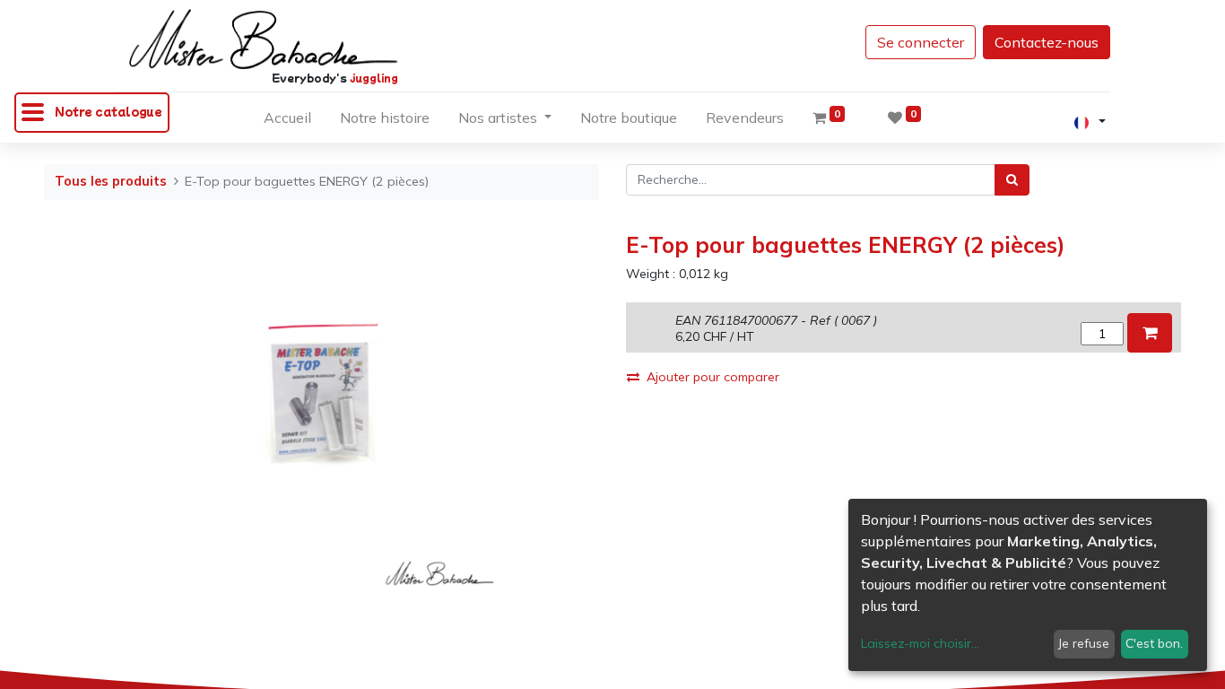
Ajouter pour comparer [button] (713, 377)
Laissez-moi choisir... (920, 643)
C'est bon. (1154, 643)
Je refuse (1083, 643)
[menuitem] (287, 121)
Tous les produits (111, 181)
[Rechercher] (1012, 180)
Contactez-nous (1047, 42)
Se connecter (920, 42)
